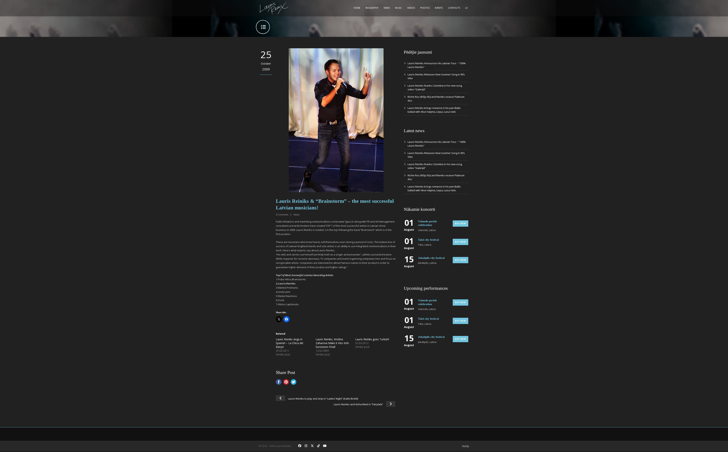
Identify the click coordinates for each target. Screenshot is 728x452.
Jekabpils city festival (431, 257)
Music (398, 7)
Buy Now (460, 223)
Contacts (454, 7)
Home (357, 7)
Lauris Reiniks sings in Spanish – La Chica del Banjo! (289, 343)
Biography (372, 7)
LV (466, 7)
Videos (411, 7)
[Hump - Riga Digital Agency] (465, 446)
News (387, 7)
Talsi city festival (428, 239)
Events (439, 7)
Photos (425, 7)
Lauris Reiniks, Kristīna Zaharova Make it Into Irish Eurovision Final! (332, 343)
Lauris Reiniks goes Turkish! (372, 339)
